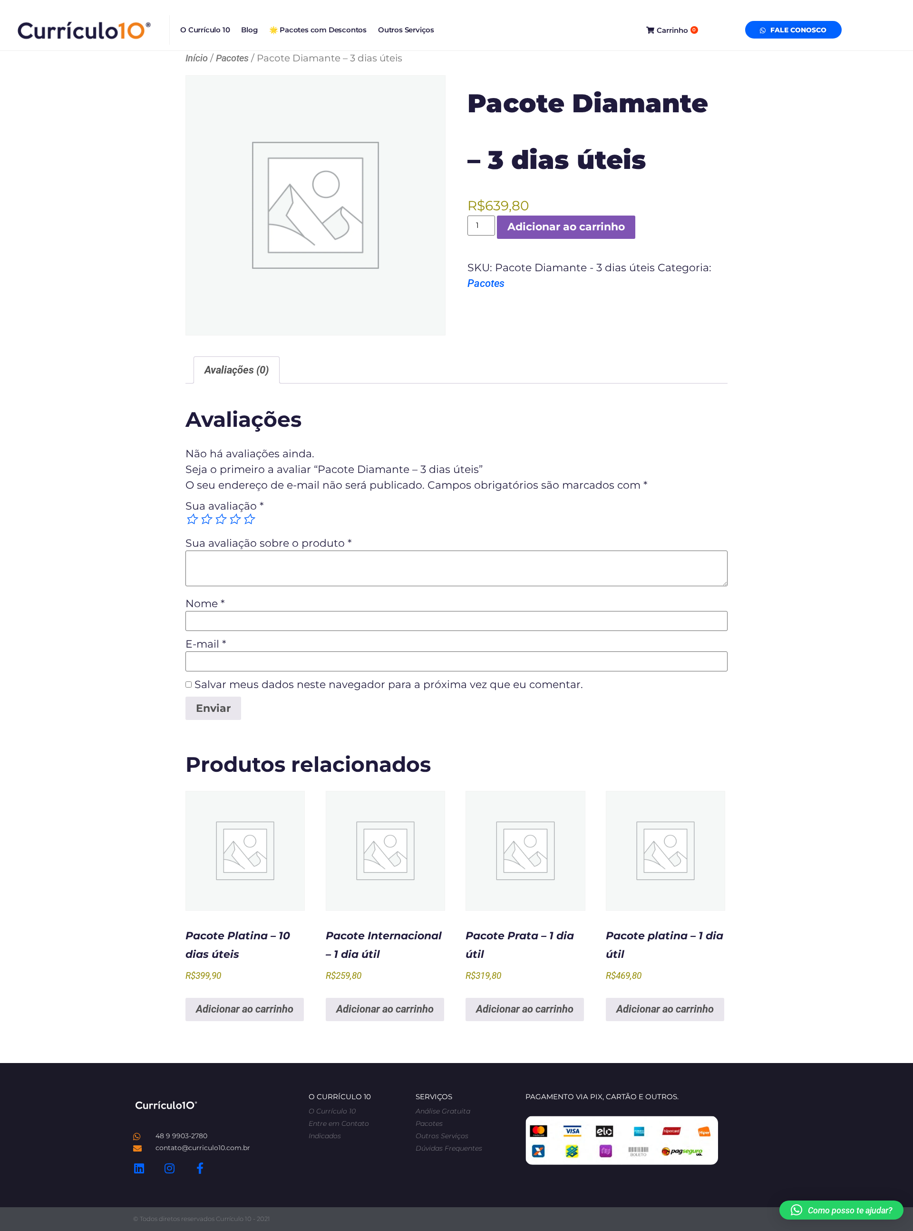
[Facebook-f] (199, 1168)
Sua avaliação (224, 506)
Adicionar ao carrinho (566, 226)
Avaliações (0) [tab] (236, 370)
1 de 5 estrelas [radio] (191, 519)
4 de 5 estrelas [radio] (234, 519)
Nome (204, 604)
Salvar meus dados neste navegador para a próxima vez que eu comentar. (388, 685)
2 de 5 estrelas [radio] (205, 519)
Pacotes (232, 58)
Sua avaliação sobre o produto (268, 543)
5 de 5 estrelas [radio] (248, 519)
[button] (841, 1210)
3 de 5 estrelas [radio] (219, 519)
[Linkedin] (139, 1168)
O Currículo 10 (205, 29)
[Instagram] (169, 1168)
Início (196, 58)
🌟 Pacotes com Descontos (318, 29)
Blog (249, 29)
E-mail (205, 644)
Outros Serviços (406, 29)
